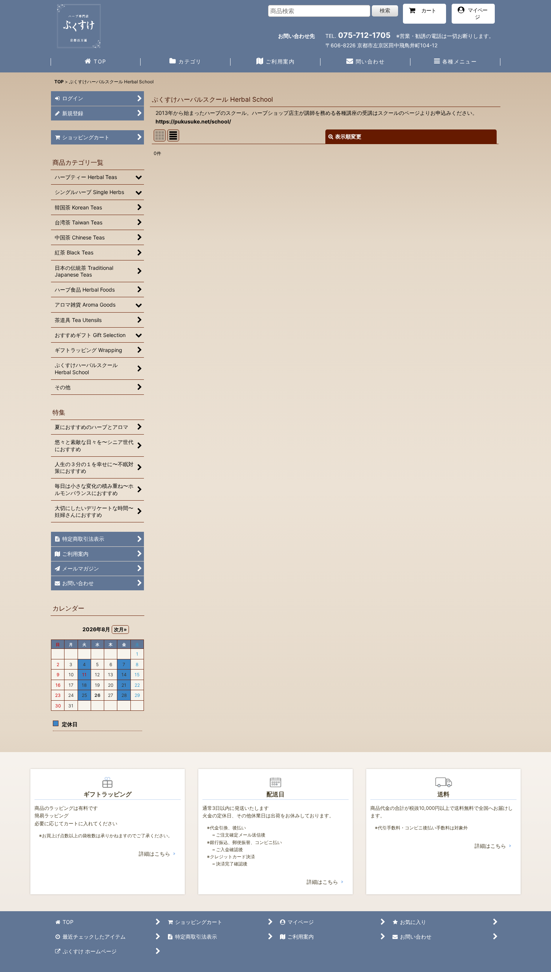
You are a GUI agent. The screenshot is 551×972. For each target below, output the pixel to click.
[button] (455, 62)
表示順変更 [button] (348, 136)
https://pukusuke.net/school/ (193, 121)
